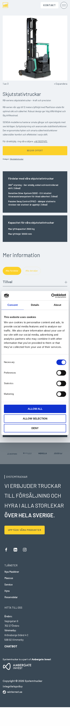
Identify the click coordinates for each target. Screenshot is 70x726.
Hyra (7, 590)
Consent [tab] (12, 304)
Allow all (35, 408)
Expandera (61, 83)
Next (51, 48)
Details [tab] (35, 304)
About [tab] (57, 304)
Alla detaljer (31, 271)
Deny (35, 428)
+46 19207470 (41, 141)
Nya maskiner (11, 571)
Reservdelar (11, 597)
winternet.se (14, 692)
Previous (19, 48)
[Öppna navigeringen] (63, 5)
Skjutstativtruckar (16, 159)
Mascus (8, 578)
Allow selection (35, 418)
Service (8, 584)
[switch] (61, 372)
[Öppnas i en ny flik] (51, 296)
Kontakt (49, 5)
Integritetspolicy (13, 686)
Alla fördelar (12, 271)
